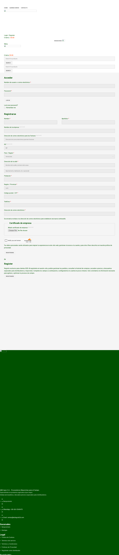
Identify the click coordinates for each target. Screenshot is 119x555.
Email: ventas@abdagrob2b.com (13, 517)
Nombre (7, 119)
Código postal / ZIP (11, 193)
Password (8, 91)
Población (8, 176)
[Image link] (3, 419)
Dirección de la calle (11, 161)
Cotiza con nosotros (6, 495)
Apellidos (65, 119)
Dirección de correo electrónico (14, 210)
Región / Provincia (10, 184)
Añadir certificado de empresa (20, 228)
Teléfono (7, 201)
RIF (8, 144)
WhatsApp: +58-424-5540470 (13, 509)
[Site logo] (20, 22)
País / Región (9, 153)
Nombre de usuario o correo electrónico (17, 82)
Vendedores (58, 40)
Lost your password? (11, 105)
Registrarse (10, 252)
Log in (8, 100)
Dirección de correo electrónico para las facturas (23, 136)
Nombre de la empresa (14, 127)
